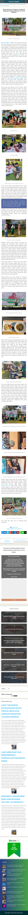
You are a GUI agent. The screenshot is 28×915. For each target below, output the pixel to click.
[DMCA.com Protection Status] (14, 696)
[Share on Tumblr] (12, 532)
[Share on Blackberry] (25, 532)
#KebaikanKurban (5, 485)
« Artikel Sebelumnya (6, 540)
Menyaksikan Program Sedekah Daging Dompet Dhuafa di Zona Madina (14, 11)
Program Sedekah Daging (17, 78)
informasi (6, 4)
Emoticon (14, 600)
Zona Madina (16, 53)
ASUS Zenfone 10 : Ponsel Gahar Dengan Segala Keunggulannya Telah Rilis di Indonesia (15, 897)
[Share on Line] (23, 532)
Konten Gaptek (14, 1)
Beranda (1, 4)
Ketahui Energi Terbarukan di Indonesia (15, 887)
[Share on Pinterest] (18, 532)
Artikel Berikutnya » (21, 540)
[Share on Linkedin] (15, 532)
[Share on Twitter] (7, 532)
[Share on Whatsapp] (20, 532)
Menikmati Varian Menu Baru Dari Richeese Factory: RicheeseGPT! (13, 799)
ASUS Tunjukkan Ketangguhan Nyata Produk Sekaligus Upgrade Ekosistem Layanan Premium (11, 711)
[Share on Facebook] (5, 532)
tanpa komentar (17, 528)
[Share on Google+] (10, 532)
